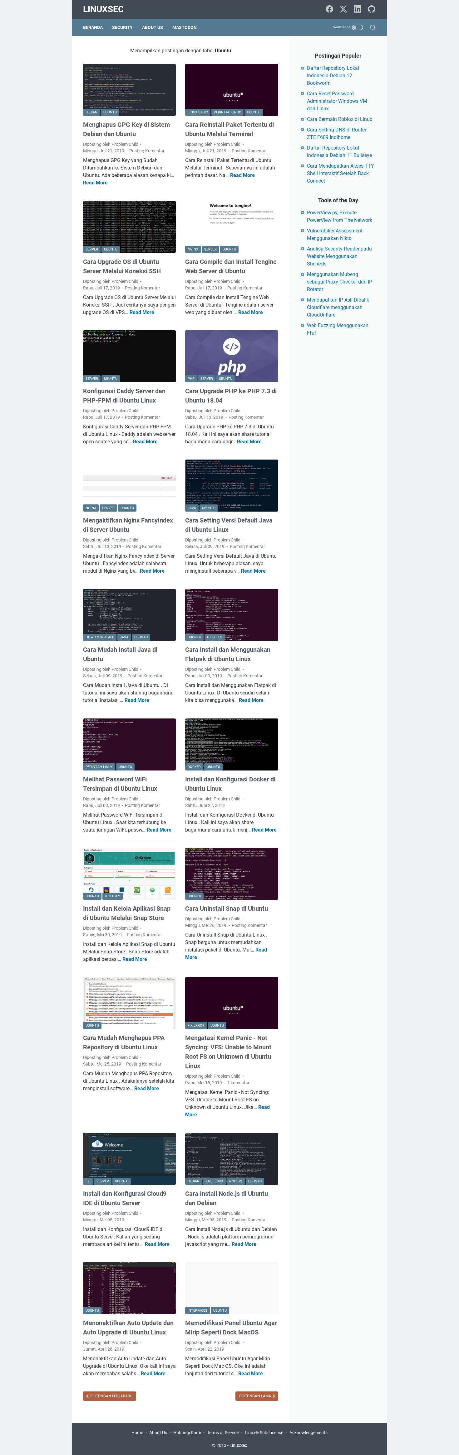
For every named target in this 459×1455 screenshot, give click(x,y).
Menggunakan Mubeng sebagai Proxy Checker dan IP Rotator (339, 281)
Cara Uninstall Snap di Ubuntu (226, 908)
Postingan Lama (255, 1396)
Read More (95, 183)
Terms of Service (223, 1432)
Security (122, 27)
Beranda (93, 27)
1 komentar (238, 1082)
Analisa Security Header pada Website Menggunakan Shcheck (339, 256)
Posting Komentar (147, 150)
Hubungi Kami (187, 1432)
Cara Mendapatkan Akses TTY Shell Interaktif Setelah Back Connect (340, 173)
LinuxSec (103, 9)
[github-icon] (371, 9)
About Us (152, 27)
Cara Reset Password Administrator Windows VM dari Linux (337, 101)
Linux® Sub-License (264, 1432)
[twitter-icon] (343, 9)
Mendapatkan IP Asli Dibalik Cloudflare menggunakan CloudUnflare (338, 307)
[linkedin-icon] (357, 9)
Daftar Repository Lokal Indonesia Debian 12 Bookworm (333, 75)
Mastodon (184, 27)
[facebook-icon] (329, 9)
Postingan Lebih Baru (110, 1396)
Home (137, 1432)
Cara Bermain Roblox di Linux (339, 119)
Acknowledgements (308, 1432)
